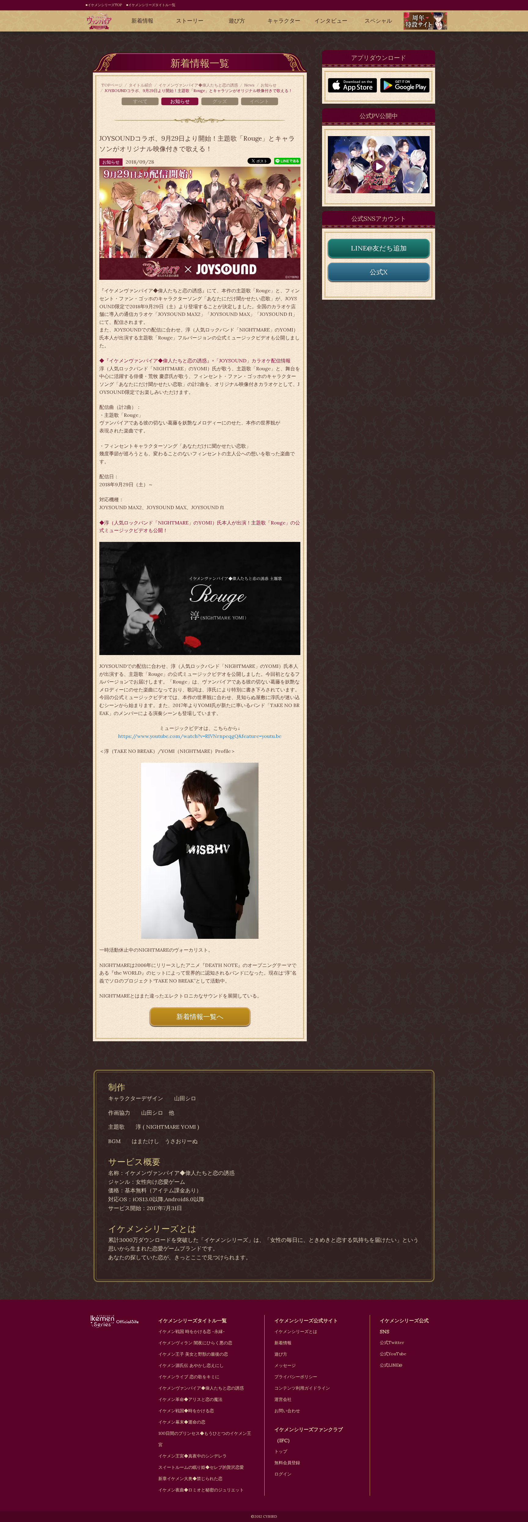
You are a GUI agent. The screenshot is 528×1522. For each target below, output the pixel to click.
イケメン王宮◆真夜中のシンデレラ (192, 1456)
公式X (378, 272)
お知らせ (269, 85)
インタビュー (330, 20)
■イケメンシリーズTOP (104, 5)
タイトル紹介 (140, 85)
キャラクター (283, 20)
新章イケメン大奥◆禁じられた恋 (190, 1478)
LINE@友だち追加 (379, 248)
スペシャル (378, 20)
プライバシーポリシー (295, 1376)
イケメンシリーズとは (295, 1331)
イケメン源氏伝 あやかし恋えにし (191, 1365)
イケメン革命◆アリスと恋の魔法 (190, 1399)
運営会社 (283, 1399)
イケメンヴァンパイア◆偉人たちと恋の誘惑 (198, 85)
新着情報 (142, 20)
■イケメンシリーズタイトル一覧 (150, 5)
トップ (280, 1451)
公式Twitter (392, 1342)
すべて (140, 101)
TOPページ (112, 85)
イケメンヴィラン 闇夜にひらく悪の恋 (195, 1343)
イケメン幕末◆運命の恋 (181, 1422)
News (249, 85)
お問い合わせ (287, 1410)
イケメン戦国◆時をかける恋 (186, 1410)
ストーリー (190, 20)
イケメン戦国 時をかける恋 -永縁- (191, 1331)
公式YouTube (393, 1354)
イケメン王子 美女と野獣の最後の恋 (193, 1354)
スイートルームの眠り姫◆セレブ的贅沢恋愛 (201, 1467)
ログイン (283, 1474)
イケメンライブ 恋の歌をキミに (188, 1376)
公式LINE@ (391, 1365)
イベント (259, 101)
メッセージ (285, 1365)
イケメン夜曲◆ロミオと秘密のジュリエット (201, 1490)
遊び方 (237, 20)
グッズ (219, 101)
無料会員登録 (287, 1462)
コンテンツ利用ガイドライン (302, 1388)
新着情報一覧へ (200, 1016)
